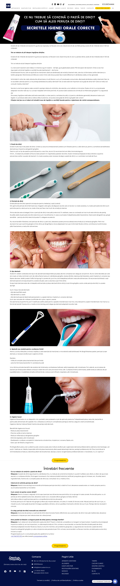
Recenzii (70, 8)
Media (77, 8)
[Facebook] (52, 4)
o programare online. (40, 536)
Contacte (90, 8)
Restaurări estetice (40, 8)
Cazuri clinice (60, 8)
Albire (51, 8)
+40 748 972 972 (16, 536)
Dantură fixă (26, 8)
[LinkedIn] (55, 4)
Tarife (83, 8)
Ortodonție (15, 8)
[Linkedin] (10, 571)
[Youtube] (58, 4)
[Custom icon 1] (63, 4)
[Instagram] (61, 4)
